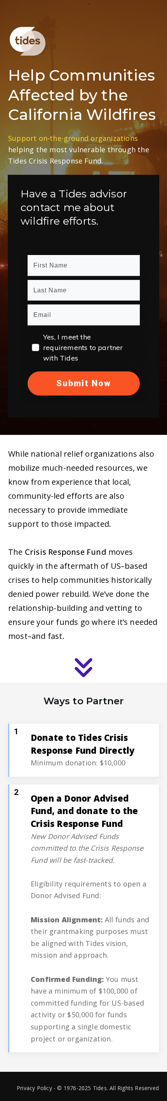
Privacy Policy (34, 1088)
